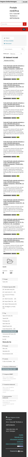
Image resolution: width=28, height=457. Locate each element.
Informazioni (8, 43)
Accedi (25, 2)
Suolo (9, 33)
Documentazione (7, 79)
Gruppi (3, 33)
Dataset (7, 38)
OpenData (14, 79)
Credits (21, 435)
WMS (18, 79)
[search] (23, 49)
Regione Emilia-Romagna (8, 1)
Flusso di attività (9, 40)
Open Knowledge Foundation (14, 444)
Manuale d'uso (18, 437)
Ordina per (6, 53)
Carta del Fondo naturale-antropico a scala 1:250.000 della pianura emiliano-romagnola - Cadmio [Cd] (13, 67)
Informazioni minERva (16, 439)
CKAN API (20, 441)
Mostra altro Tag (7, 342)
